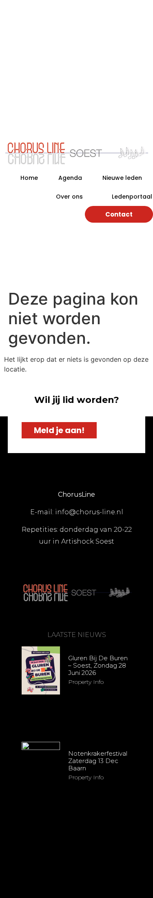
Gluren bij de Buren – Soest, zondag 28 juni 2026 (98, 665)
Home (29, 178)
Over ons (69, 196)
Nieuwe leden (122, 178)
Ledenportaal (132, 196)
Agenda (70, 178)
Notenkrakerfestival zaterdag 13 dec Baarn (97, 761)
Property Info (86, 682)
